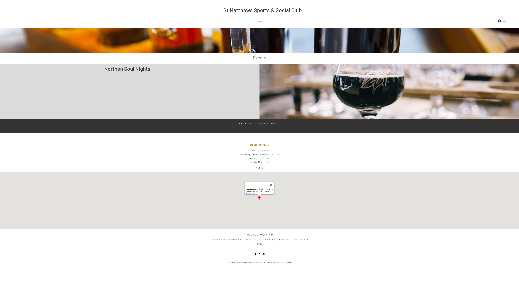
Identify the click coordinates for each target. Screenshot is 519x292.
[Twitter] (259, 253)
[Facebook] (255, 253)
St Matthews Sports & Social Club (262, 10)
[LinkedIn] (263, 253)
